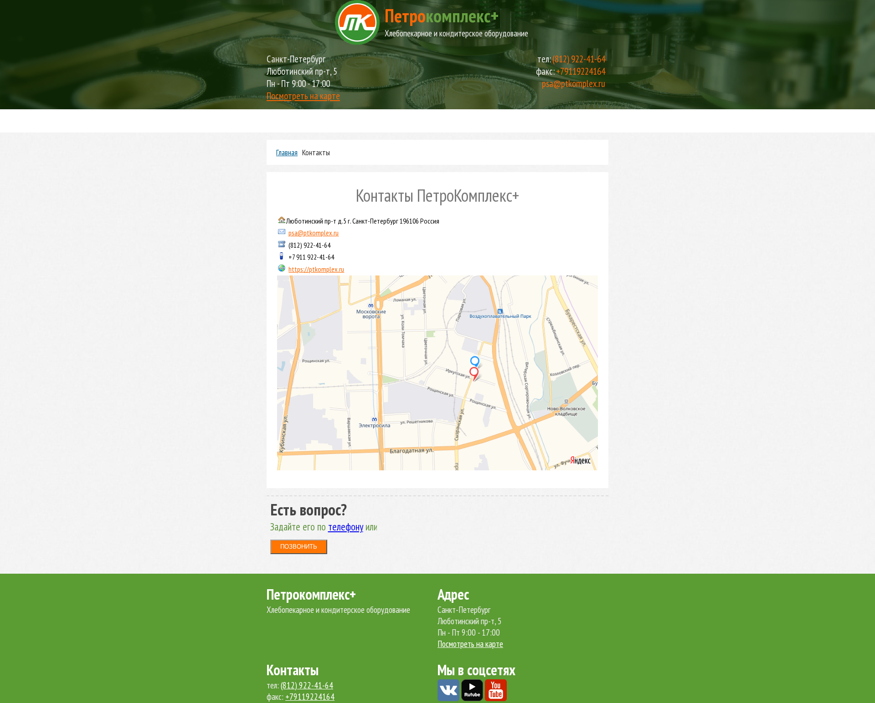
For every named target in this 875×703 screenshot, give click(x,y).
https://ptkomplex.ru (316, 269)
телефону (345, 526)
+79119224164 (580, 71)
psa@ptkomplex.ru (573, 83)
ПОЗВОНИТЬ (298, 546)
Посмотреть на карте (303, 96)
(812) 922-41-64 (578, 59)
